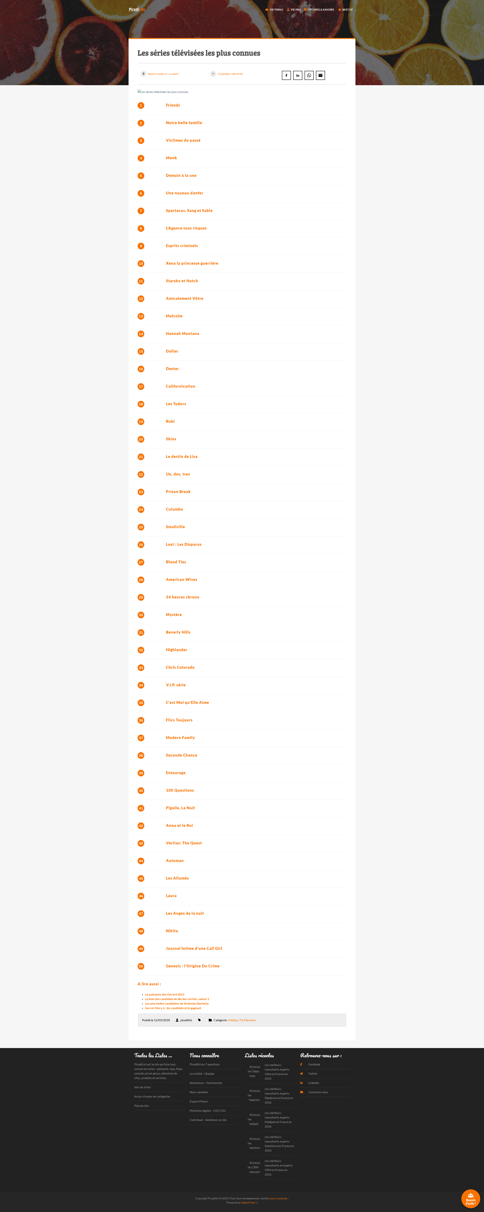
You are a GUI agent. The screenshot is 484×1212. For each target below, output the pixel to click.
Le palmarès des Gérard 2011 (164, 994)
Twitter (313, 1073)
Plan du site (141, 1105)
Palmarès (250, 1020)
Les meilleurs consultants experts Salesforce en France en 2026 (279, 1143)
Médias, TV (235, 1020)
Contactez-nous (318, 1092)
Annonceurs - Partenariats (206, 1082)
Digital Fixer (248, 1202)
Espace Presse (199, 1101)
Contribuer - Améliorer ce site (208, 1120)
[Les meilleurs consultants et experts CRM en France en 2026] (255, 1167)
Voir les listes (142, 1087)
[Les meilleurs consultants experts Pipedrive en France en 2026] (255, 1095)
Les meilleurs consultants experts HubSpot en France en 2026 (278, 1119)
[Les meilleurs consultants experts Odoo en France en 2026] (255, 1071)
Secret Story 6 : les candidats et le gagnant (173, 1008)
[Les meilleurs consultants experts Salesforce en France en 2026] (255, 1143)
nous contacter (278, 1198)
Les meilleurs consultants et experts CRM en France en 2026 (279, 1167)
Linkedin (313, 1082)
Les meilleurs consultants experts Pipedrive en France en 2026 (279, 1095)
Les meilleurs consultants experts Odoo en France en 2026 (277, 1071)
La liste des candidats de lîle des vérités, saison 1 (177, 999)
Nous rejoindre (199, 1092)
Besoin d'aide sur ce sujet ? (163, 73)
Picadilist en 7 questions (205, 1064)
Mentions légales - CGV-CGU (208, 1110)
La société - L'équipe (202, 1073)
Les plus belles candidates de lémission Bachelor (177, 1003)
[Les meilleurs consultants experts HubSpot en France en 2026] (255, 1119)
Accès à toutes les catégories (152, 1096)
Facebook (314, 1064)
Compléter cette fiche (230, 73)
